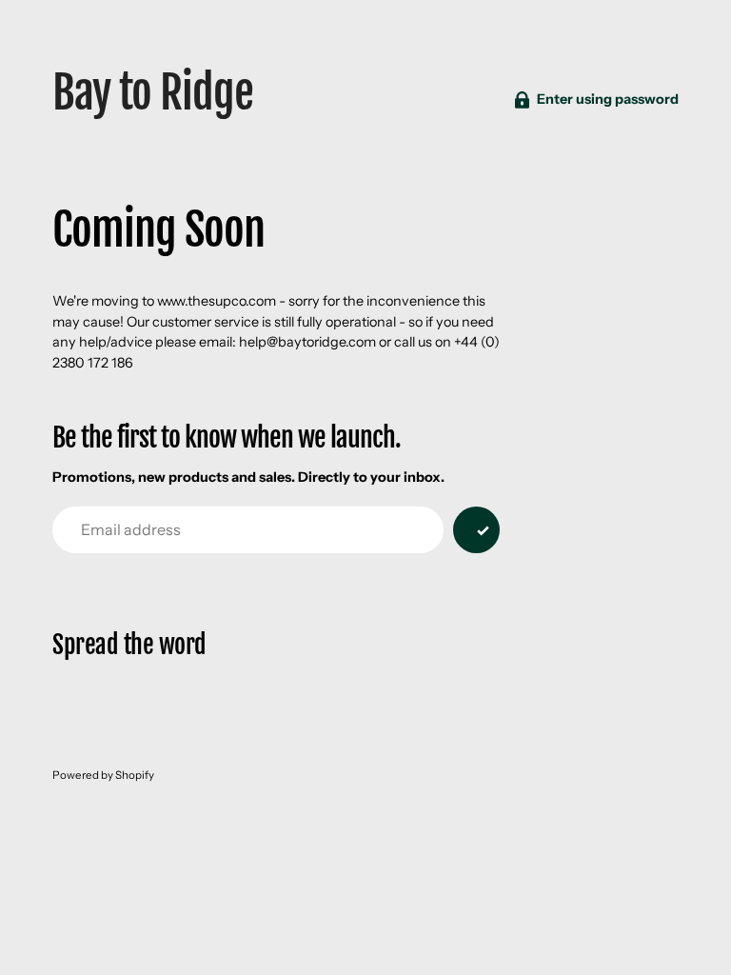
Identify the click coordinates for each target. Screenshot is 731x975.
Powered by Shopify (103, 775)
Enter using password (608, 99)
